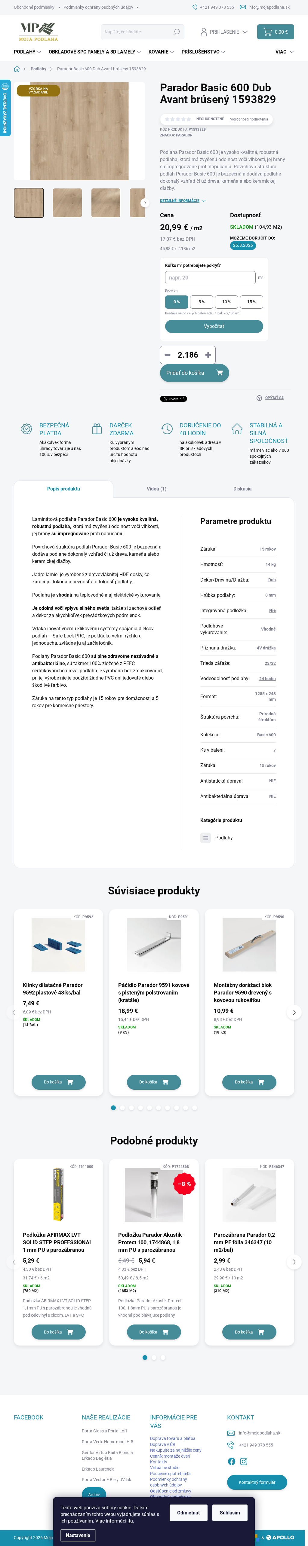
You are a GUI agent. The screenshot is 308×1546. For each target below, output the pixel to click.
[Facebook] (231, 1460)
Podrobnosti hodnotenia (248, 119)
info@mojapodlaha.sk (259, 1433)
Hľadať (176, 31)
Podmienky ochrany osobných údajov (98, 7)
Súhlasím (230, 1513)
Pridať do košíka (185, 373)
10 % (226, 301)
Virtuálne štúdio (165, 1467)
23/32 (270, 663)
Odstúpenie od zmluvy (170, 1491)
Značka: (176, 135)
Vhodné (268, 629)
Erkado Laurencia (98, 1469)
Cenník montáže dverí (170, 1456)
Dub (272, 579)
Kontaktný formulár (257, 1482)
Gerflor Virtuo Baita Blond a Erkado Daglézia (107, 1455)
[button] (113, 1108)
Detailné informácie (179, 201)
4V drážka (266, 648)
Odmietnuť (188, 1513)
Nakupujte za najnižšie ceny (176, 1450)
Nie (272, 610)
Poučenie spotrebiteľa (170, 1473)
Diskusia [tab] (242, 489)
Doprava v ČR (162, 1444)
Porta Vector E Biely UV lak (106, 1479)
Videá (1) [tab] (157, 489)
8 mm (270, 595)
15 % (251, 301)
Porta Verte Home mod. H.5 (107, 1441)
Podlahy (224, 838)
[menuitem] (28, 52)
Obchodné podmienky (34, 7)
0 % (177, 301)
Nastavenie (78, 1535)
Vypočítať (214, 326)
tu (131, 1521)
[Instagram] (243, 1460)
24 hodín (267, 678)
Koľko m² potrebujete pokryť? (193, 265)
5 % (202, 301)
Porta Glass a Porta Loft (104, 1430)
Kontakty (158, 1461)
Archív (94, 1494)
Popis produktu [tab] (63, 489)
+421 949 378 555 (256, 1445)
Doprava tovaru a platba (173, 1438)
